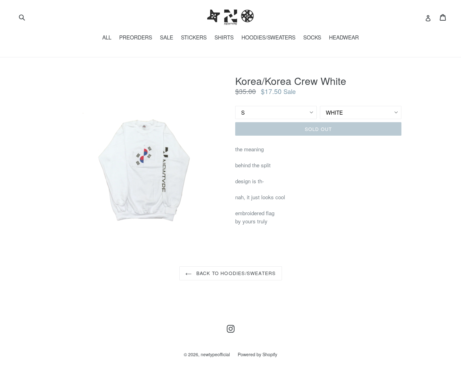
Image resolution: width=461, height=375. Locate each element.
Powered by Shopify (257, 354)
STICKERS (194, 37)
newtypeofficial (215, 354)
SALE (166, 37)
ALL (106, 37)
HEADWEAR (344, 37)
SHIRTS (224, 37)
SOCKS (312, 37)
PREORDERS (135, 37)
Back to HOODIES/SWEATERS (235, 273)
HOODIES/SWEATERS (268, 37)
